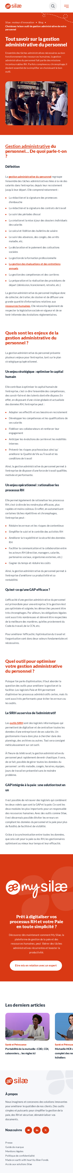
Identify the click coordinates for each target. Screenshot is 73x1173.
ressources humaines (17, 305)
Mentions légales (14, 1151)
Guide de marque (14, 1146)
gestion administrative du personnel (30, 176)
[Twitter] (45, 1130)
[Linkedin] (37, 1130)
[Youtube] (28, 1130)
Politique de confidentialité (20, 1155)
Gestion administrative (27, 146)
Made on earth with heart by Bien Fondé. (27, 1159)
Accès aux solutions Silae (18, 1164)
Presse (8, 1142)
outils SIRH (16, 723)
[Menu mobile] (66, 6)
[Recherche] (53, 6)
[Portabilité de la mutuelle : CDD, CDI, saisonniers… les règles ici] (27, 1034)
